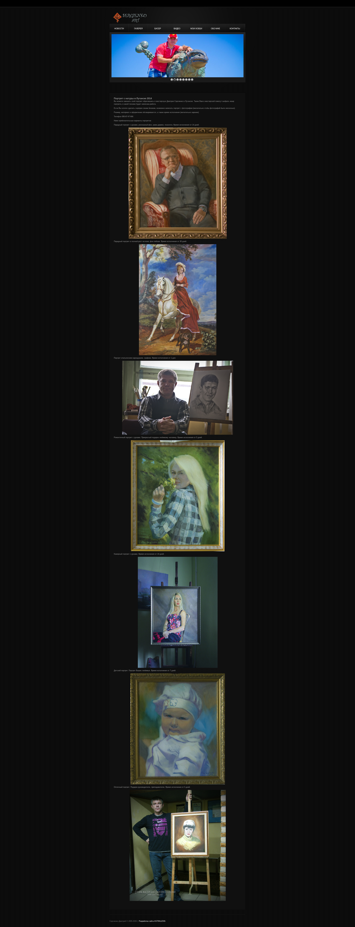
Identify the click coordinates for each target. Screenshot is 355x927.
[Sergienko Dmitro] (138, 18)
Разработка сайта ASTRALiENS (152, 921)
